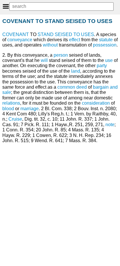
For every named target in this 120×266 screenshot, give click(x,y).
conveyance (19, 39)
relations (11, 103)
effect (74, 39)
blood (8, 108)
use (109, 60)
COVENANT (15, 34)
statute (106, 39)
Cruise (15, 119)
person (61, 55)
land (75, 71)
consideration (96, 103)
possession (105, 44)
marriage (29, 108)
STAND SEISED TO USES (66, 34)
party (102, 65)
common (66, 87)
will (44, 60)
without (50, 44)
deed (81, 87)
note (109, 124)
